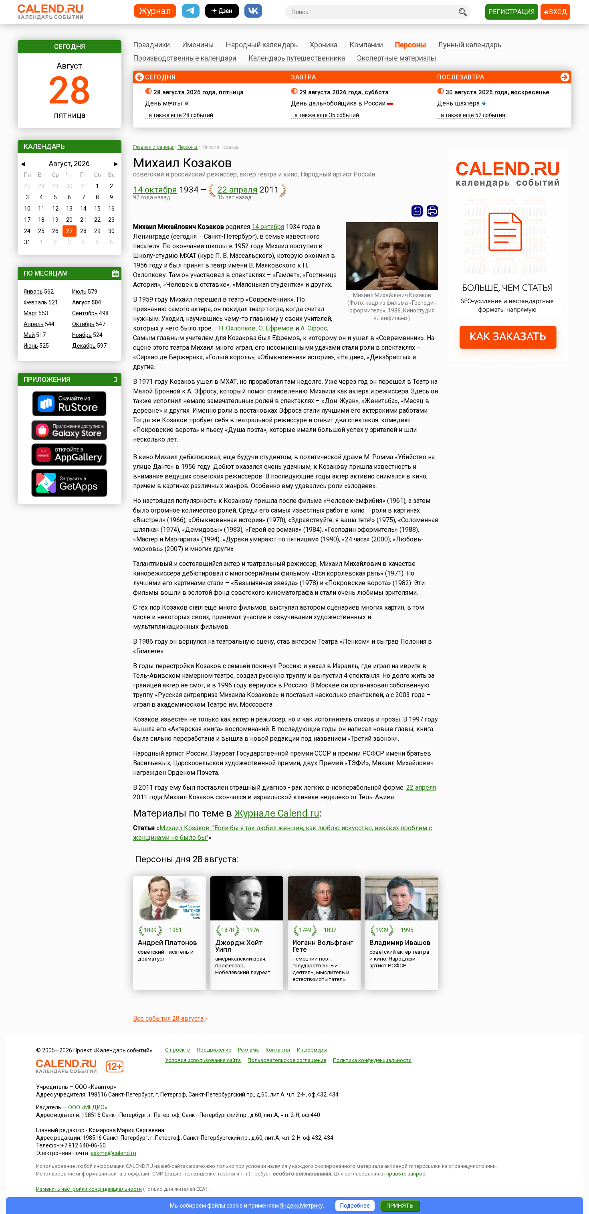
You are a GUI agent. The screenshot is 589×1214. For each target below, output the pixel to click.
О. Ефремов (276, 328)
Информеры (312, 1050)
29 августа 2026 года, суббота (344, 92)
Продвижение (214, 1050)
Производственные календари (184, 58)
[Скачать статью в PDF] (417, 211)
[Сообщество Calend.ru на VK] (253, 11)
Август (81, 302)
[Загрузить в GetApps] (69, 484)
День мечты (163, 103)
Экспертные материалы (396, 58)
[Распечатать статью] (432, 211)
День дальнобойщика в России (338, 103)
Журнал (155, 11)
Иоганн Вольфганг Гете (322, 945)
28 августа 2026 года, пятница (198, 92)
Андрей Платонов (167, 942)
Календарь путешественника (296, 58)
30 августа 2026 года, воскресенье (497, 92)
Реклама (248, 1050)
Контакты (278, 1050)
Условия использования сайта (203, 1060)
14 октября (155, 190)
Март (30, 313)
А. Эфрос (314, 328)
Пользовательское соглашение (287, 1060)
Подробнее (355, 1205)
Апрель (34, 324)
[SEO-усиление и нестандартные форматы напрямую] (508, 359)
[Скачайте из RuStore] (69, 404)
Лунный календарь (469, 45)
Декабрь (84, 346)
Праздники (151, 45)
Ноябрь (82, 335)
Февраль (35, 302)
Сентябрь (85, 313)
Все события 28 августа (169, 1018)
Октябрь (83, 324)
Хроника (323, 45)
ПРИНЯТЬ (399, 1205)
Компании (366, 45)
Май (29, 335)
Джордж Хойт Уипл (239, 945)
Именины (198, 45)
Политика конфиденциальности (372, 1060)
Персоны (410, 45)
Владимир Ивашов (400, 942)
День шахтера (458, 103)
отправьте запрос (402, 1174)
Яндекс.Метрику (301, 1205)
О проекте (177, 1050)
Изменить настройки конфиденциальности (89, 1189)
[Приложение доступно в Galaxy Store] (69, 431)
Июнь (31, 346)
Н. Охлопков (237, 328)
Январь (33, 291)
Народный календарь (262, 45)
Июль (79, 291)
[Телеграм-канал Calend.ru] (191, 11)
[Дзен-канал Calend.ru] (222, 11)
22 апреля (238, 190)
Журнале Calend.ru (276, 813)
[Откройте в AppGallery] (69, 455)
